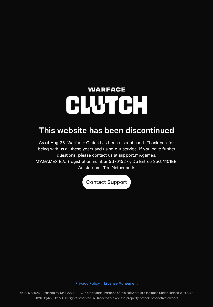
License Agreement (121, 283)
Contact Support (106, 182)
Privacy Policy (87, 283)
